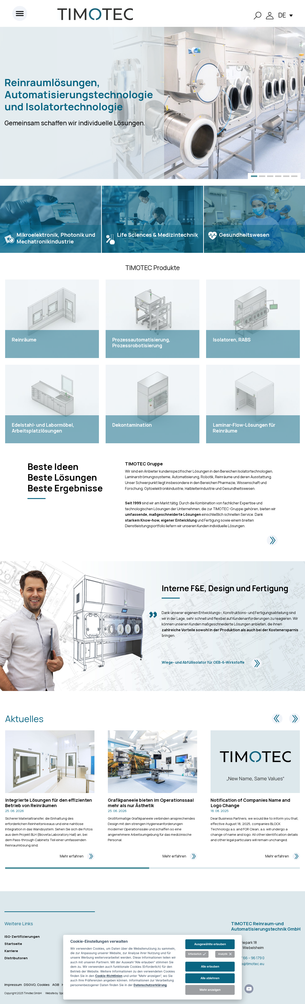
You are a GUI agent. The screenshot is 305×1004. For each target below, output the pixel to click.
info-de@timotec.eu (247, 963)
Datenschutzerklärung (150, 985)
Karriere (11, 951)
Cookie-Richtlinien (108, 975)
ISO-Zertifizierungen (22, 936)
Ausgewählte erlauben (210, 944)
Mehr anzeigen (210, 989)
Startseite (13, 943)
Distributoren (16, 958)
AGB (55, 984)
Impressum (13, 984)
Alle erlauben (210, 966)
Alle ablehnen (210, 978)
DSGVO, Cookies (37, 984)
